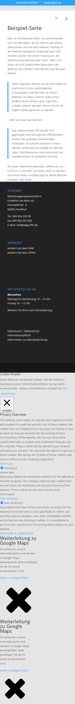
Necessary (10, 468)
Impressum (14, 331)
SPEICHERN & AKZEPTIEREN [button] (16, 533)
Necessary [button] (6, 463)
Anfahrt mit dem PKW (20, 248)
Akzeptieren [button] (8, 393)
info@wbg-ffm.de (27, 225)
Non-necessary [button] (9, 498)
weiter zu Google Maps (14, 577)
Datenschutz (32, 331)
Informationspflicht (19, 335)
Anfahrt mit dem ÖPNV (21, 252)
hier (65, 388)
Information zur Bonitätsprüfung (27, 339)
